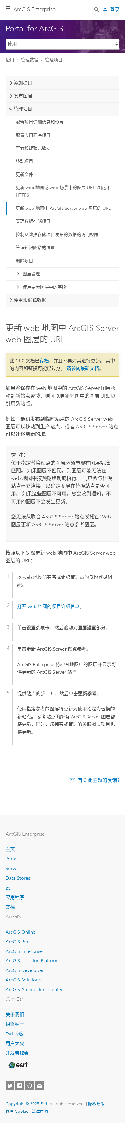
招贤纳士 (15, 1024)
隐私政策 (96, 1103)
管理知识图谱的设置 (35, 247)
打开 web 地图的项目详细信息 (48, 606)
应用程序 (15, 897)
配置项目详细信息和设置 (40, 122)
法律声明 (40, 1111)
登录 (114, 9)
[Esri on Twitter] (10, 1085)
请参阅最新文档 (83, 368)
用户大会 (15, 1043)
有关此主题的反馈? (98, 780)
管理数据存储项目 (33, 221)
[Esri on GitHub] (29, 1085)
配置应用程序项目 (33, 135)
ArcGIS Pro (17, 941)
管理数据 (29, 59)
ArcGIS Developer (25, 970)
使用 (10, 59)
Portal (12, 859)
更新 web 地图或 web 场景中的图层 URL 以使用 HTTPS (62, 191)
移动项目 (24, 161)
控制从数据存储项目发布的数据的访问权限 (57, 234)
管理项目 (54, 59)
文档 (10, 907)
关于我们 (15, 1014)
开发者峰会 (17, 1053)
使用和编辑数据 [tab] (30, 300)
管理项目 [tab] (23, 109)
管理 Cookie (17, 1111)
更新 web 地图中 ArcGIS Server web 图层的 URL (63, 208)
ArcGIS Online (20, 932)
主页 (10, 849)
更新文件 (24, 174)
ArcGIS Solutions (23, 980)
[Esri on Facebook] (19, 1085)
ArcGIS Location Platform (32, 960)
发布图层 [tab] (23, 96)
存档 (44, 361)
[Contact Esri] (39, 1085)
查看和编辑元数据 (33, 148)
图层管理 (31, 274)
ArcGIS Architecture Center (34, 989)
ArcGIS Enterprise (34, 9)
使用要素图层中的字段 (44, 287)
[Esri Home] (18, 1065)
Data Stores (18, 878)
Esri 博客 (15, 1034)
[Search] (97, 9)
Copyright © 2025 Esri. (27, 1103)
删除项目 (24, 260)
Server (12, 868)
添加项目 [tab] (23, 82)
